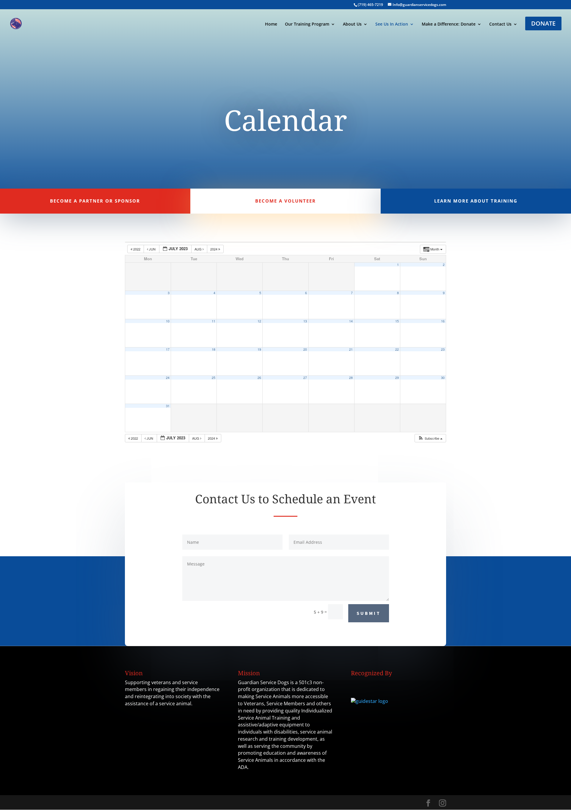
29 (397, 377)
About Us (352, 24)
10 (168, 321)
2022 (136, 249)
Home (271, 24)
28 (351, 377)
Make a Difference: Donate (449, 24)
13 (305, 321)
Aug (198, 249)
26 (259, 377)
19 (259, 349)
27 (305, 377)
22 (397, 349)
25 (213, 377)
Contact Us (500, 24)
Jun (152, 249)
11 (213, 321)
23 (443, 349)
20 (305, 349)
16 (443, 321)
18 (213, 349)
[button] (430, 438)
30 (443, 377)
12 (259, 321)
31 (168, 406)
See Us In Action (391, 24)
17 (168, 349)
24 (168, 377)
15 (397, 321)
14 (351, 321)
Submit (369, 613)
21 (351, 349)
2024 (214, 249)
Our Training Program (307, 24)
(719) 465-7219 (370, 4)
